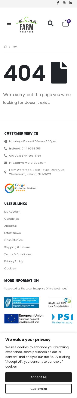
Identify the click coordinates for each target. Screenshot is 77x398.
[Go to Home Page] (5, 47)
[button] (50, 23)
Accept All (39, 377)
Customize (38, 389)
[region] (38, 365)
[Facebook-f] (57, 2)
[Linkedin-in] (70, 2)
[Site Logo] (26, 25)
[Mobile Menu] (9, 23)
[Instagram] (64, 2)
